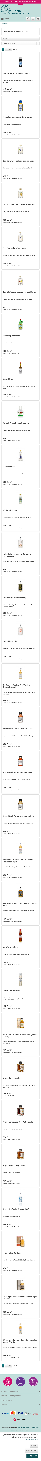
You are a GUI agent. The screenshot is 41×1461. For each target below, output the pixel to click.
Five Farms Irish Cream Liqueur (16, 74)
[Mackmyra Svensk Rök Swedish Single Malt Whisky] (20, 1285)
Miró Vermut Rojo (10, 947)
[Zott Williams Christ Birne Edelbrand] (20, 193)
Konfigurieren (32, 1456)
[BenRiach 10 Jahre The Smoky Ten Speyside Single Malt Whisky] (20, 848)
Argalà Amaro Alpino (12, 1078)
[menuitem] (5, 19)
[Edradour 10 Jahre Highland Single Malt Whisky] (20, 1023)
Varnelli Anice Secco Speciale (16, 423)
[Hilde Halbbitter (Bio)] (20, 1241)
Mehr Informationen (32, 1439)
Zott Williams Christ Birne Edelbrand (19, 205)
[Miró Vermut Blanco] (20, 979)
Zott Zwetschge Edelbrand (14, 248)
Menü (7, 18)
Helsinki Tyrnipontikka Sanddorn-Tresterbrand (17, 555)
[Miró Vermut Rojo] (20, 936)
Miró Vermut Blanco (11, 991)
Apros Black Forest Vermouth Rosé (18, 729)
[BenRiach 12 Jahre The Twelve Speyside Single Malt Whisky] (20, 674)
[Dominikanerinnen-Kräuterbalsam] (20, 106)
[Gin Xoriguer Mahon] (20, 324)
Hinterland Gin (9, 467)
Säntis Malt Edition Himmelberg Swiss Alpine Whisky (20, 1341)
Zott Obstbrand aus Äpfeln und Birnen (19, 292)
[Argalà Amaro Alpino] (20, 1067)
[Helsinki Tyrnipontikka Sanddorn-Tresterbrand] (20, 542)
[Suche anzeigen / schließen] (28, 19)
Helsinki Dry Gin (10, 642)
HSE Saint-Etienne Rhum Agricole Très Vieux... (20, 905)
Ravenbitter (8, 379)
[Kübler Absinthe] (20, 499)
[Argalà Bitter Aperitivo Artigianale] (20, 1110)
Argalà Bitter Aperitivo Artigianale (18, 1122)
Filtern (6, 39)
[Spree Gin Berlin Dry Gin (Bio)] (20, 1198)
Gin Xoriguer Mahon (11, 336)
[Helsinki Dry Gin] (20, 630)
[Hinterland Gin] (20, 455)
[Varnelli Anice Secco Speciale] (20, 411)
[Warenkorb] (38, 19)
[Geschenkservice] (7, 1381)
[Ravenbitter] (20, 368)
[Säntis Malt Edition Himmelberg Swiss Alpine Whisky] (20, 1329)
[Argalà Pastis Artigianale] (20, 1154)
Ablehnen (34, 1445)
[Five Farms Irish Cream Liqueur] (20, 62)
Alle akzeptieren (31, 1450)
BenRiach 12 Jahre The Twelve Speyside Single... (16, 686)
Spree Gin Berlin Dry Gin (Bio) (16, 1209)
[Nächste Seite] (6, 49)
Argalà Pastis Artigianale (14, 1166)
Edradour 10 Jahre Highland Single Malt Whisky (20, 1036)
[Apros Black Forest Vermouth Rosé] (20, 717)
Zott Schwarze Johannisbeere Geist (18, 161)
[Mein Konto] (33, 19)
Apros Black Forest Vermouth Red (18, 773)
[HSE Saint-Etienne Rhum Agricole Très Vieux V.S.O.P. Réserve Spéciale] (20, 892)
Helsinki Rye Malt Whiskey (14, 598)
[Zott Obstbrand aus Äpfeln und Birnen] (20, 280)
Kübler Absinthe (10, 511)
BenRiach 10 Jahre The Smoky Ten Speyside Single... (18, 861)
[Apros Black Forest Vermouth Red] (20, 761)
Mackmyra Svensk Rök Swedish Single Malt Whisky (20, 1298)
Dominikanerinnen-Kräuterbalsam (18, 117)
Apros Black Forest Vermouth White (18, 816)
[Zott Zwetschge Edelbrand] (20, 237)
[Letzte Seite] (10, 49)
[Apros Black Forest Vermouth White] (20, 805)
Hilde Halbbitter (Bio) (12, 1253)
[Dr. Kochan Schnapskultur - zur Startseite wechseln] (15, 10)
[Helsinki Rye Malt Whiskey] (20, 586)
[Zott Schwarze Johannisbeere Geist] (20, 149)
